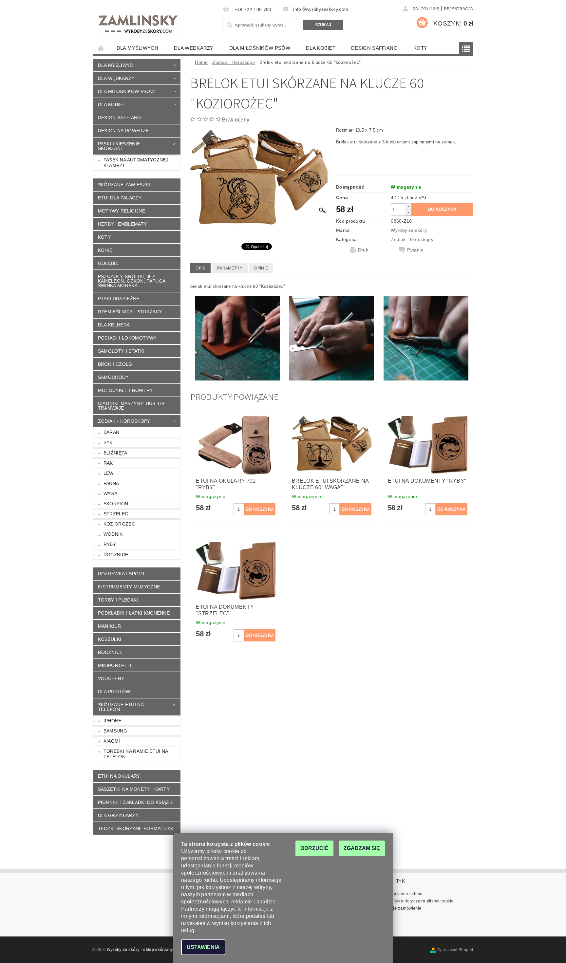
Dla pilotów (114, 691)
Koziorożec (119, 524)
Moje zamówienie (404, 908)
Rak (108, 463)
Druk (363, 249)
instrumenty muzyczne (129, 586)
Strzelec (116, 513)
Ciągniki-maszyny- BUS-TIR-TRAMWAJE (132, 406)
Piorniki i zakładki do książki (136, 802)
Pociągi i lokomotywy (127, 338)
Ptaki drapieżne (119, 298)
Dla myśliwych (137, 48)
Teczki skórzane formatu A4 (136, 828)
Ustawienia (203, 947)
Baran (112, 432)
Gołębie (108, 263)
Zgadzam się (362, 848)
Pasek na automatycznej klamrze (136, 162)
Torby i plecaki (118, 599)
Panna (111, 483)
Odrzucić (314, 848)
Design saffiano (374, 48)
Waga (110, 493)
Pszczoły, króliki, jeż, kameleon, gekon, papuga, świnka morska (132, 281)
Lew (109, 473)
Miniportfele (115, 665)
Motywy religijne (121, 210)
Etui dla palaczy (120, 197)
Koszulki (110, 639)
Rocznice (116, 554)
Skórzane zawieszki (124, 184)
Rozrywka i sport (121, 573)
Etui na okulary (119, 776)
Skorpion (116, 503)
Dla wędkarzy (194, 48)
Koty (420, 48)
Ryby (110, 544)
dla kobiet (320, 48)
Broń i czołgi (116, 364)
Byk (108, 442)
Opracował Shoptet (455, 950)
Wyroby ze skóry (409, 230)
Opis (200, 268)
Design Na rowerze (123, 130)
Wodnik (113, 534)
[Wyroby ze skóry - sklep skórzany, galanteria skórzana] (138, 24)
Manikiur (109, 626)
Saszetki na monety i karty (134, 789)
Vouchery (111, 678)
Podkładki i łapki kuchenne (134, 613)
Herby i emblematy (122, 224)
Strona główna (101, 48)
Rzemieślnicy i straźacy (130, 311)
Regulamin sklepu (405, 893)
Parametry (229, 268)
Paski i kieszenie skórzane (119, 146)
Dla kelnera (114, 324)
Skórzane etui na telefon (121, 707)
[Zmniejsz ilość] (408, 212)
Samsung (115, 730)
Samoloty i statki (121, 351)
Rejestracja (458, 9)
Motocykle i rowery (125, 390)
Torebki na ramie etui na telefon (136, 754)
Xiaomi (112, 741)
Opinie (261, 268)
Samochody (113, 377)
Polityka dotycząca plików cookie (420, 900)
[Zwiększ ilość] (408, 206)
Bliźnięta (115, 452)
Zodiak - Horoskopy (124, 421)
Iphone (113, 720)
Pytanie (415, 249)
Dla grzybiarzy (118, 815)
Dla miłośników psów (259, 48)
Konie (105, 250)
